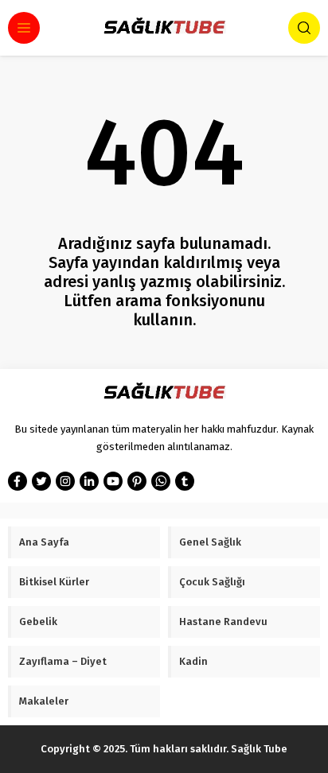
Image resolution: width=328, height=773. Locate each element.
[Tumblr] (184, 481)
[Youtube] (113, 481)
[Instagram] (65, 481)
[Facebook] (17, 481)
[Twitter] (41, 481)
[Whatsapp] (160, 481)
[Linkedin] (89, 481)
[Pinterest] (136, 481)
